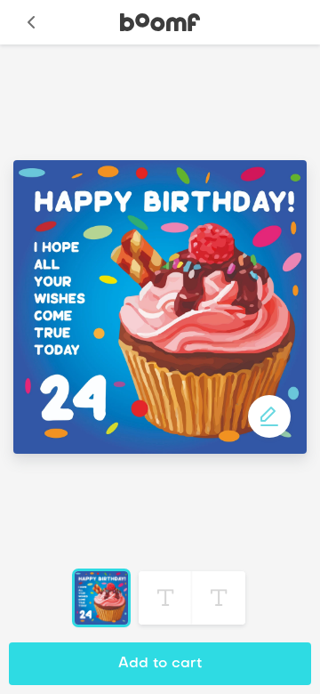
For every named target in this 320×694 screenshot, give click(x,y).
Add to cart (160, 664)
